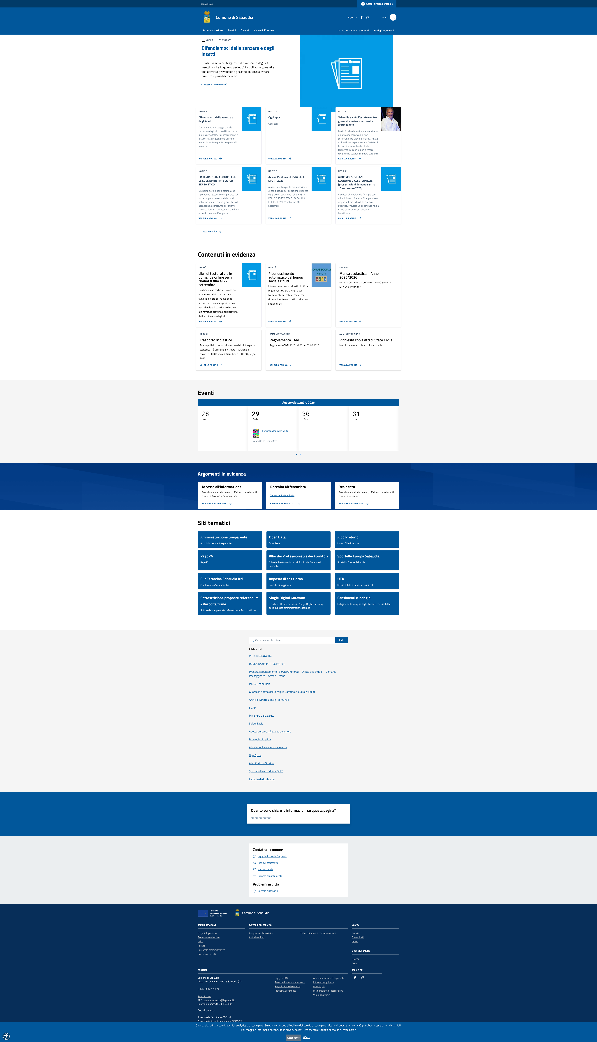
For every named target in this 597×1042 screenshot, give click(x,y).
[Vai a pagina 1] (296, 454)
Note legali (319, 986)
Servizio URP (204, 996)
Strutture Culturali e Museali (353, 30)
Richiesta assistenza (285, 990)
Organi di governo (207, 933)
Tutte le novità (209, 231)
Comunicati (358, 937)
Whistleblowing (321, 995)
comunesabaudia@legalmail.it (219, 1000)
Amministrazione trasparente (328, 978)
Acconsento (293, 1038)
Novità (232, 30)
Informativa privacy (323, 982)
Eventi (355, 963)
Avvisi (355, 941)
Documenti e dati (207, 954)
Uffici (200, 941)
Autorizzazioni (256, 937)
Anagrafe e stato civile (261, 933)
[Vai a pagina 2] (300, 454)
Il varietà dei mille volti (275, 431)
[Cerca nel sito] (393, 17)
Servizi (245, 30)
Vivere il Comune (264, 30)
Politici (201, 945)
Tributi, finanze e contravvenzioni (318, 933)
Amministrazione (213, 30)
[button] (6, 1036)
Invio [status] (341, 640)
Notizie (355, 933)
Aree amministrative (209, 937)
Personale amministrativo (211, 950)
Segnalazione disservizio (287, 986)
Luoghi (355, 959)
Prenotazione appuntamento (290, 982)
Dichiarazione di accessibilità (328, 990)
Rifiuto (306, 1037)
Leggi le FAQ (281, 978)
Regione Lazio (207, 3)
